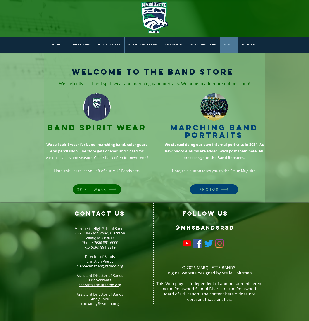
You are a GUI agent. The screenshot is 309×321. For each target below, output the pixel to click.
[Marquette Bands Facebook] (197, 243)
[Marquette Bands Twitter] (208, 243)
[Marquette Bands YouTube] (187, 243)
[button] (142, 45)
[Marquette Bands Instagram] (219, 243)
